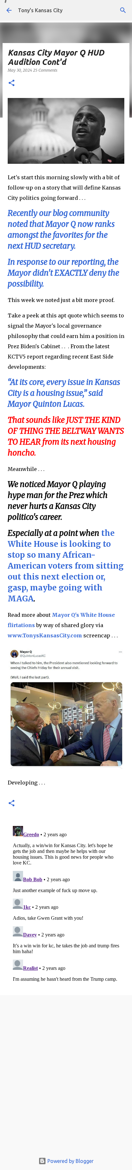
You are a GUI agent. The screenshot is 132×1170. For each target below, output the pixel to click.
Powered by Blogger (70, 1161)
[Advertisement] (66, 1076)
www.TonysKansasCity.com (45, 635)
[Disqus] (66, 903)
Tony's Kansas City (40, 10)
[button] (11, 83)
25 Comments (45, 70)
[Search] (123, 10)
